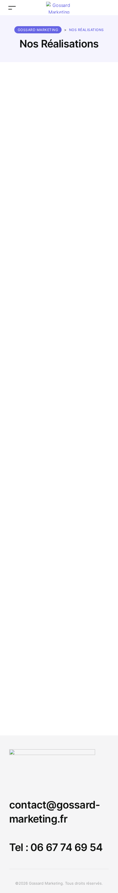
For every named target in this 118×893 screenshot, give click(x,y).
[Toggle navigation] (12, 8)
